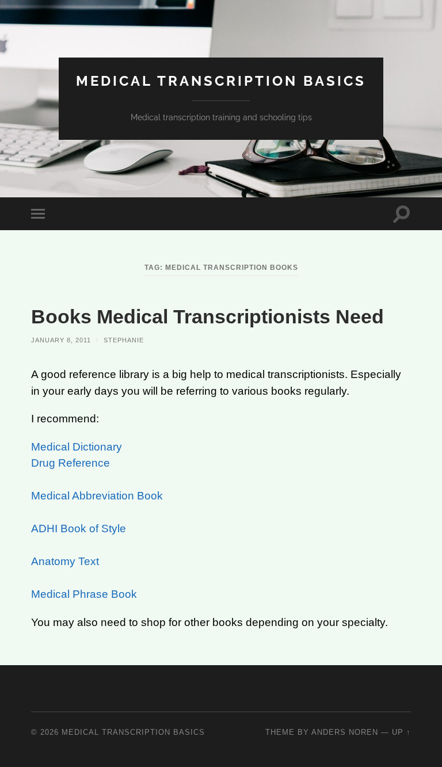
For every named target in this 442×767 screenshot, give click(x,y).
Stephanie (124, 340)
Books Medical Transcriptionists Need (207, 316)
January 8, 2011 (61, 340)
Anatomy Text (65, 561)
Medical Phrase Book (84, 594)
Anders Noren (344, 732)
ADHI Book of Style (78, 528)
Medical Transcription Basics (221, 81)
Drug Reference (70, 463)
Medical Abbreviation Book (97, 496)
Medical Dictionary (76, 447)
